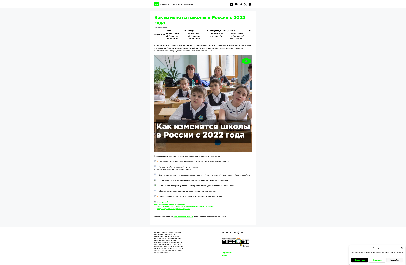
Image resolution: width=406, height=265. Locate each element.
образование (164, 204)
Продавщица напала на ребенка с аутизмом (173, 209)
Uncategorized (162, 202)
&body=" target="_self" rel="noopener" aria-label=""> (194, 35)
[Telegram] (240, 4)
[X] (245, 4)
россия (182, 204)
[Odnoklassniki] (250, 4)
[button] (402, 248)
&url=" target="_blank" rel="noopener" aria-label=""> (172, 35)
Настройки (394, 260)
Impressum (227, 252)
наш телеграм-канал (183, 217)
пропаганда (173, 204)
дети (156, 204)
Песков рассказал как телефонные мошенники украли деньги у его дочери (185, 206)
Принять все (360, 260)
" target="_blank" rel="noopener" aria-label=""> (218, 33)
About (225, 255)
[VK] (231, 4)
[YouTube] (236, 4)
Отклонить (377, 260)
